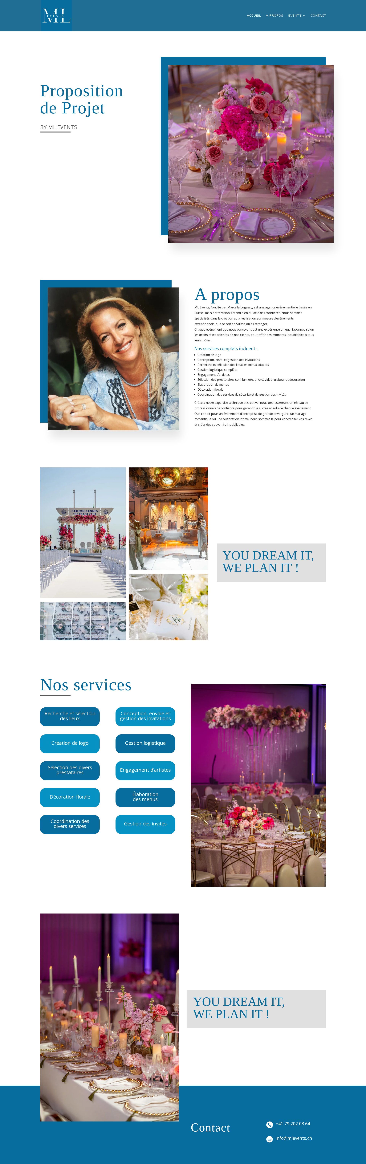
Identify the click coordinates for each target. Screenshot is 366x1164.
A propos (274, 16)
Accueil (254, 16)
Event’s (295, 16)
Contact (318, 16)
